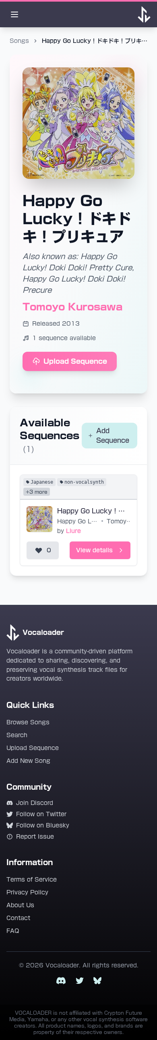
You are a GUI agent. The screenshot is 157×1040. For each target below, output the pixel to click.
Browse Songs (28, 722)
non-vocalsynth (84, 482)
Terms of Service (31, 879)
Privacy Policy (27, 892)
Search (16, 735)
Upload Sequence (75, 361)
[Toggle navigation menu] (14, 14)
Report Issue (35, 836)
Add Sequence (112, 436)
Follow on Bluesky (42, 825)
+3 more (37, 491)
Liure (73, 531)
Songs (19, 41)
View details (94, 550)
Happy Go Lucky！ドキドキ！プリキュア (78, 521)
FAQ (12, 931)
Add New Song (28, 761)
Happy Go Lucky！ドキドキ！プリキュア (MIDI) (93, 511)
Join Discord (34, 803)
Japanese (42, 482)
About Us (20, 905)
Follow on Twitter (41, 814)
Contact (18, 918)
